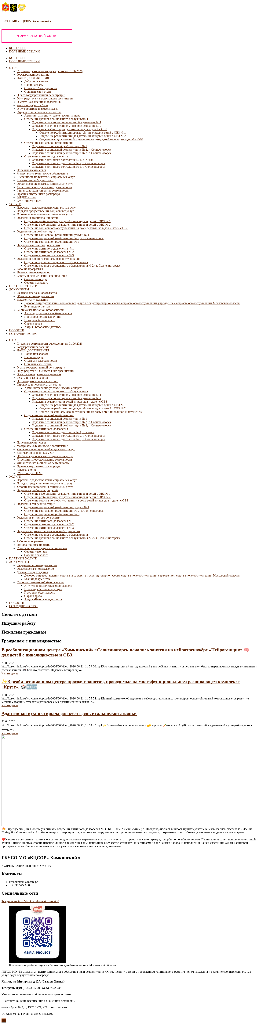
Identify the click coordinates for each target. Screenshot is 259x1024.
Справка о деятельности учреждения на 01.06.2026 (49, 71)
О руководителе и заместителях (37, 108)
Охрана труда (33, 323)
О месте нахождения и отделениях (39, 101)
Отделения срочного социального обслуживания (56, 118)
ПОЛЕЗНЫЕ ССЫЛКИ (24, 51)
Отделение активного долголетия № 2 (49, 251)
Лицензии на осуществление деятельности (44, 187)
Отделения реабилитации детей (37, 217)
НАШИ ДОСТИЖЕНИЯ (33, 78)
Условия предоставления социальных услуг (45, 214)
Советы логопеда (35, 279)
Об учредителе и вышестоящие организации (46, 98)
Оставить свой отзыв (38, 91)
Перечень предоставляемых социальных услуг (47, 207)
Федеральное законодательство (37, 292)
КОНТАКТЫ (17, 48)
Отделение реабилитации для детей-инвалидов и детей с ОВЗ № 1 (82, 132)
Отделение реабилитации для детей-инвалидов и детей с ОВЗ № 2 (82, 136)
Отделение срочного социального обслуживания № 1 (66, 122)
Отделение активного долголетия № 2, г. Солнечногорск (68, 163)
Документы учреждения (32, 299)
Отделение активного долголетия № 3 (49, 255)
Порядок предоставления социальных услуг (45, 211)
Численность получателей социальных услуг (46, 176)
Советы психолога (36, 282)
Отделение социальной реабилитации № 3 (51, 241)
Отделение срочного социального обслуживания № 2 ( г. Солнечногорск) (72, 265)
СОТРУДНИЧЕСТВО (23, 333)
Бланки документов (37, 306)
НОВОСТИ (16, 330)
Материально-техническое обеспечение (42, 173)
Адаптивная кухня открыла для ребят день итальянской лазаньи (69, 713)
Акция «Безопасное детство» (43, 327)
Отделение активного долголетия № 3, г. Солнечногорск (68, 166)
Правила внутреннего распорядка (38, 194)
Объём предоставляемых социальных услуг (45, 183)
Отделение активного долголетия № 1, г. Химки (63, 159)
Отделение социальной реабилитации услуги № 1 (56, 234)
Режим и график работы (32, 105)
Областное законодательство (35, 296)
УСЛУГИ (15, 204)
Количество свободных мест (35, 180)
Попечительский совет (31, 170)
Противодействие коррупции (43, 316)
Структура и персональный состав (39, 112)
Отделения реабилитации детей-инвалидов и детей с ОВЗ (69, 129)
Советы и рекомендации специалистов (42, 275)
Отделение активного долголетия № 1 (49, 248)
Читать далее (10, 673)
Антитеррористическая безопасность (48, 313)
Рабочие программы (30, 269)
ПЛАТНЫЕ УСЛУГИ (23, 286)
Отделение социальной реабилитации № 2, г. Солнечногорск (71, 149)
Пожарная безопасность (39, 320)
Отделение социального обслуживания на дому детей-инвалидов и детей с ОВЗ (91, 139)
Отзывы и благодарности (40, 88)
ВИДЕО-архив (26, 197)
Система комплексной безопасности (40, 309)
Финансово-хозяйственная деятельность (43, 190)
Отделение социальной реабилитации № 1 (59, 146)
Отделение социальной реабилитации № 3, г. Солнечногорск (71, 153)
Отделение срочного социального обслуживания (56, 262)
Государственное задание (33, 74)
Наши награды (33, 84)
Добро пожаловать (36, 81)
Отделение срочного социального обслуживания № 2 (66, 125)
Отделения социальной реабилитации (49, 142)
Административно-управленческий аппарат (53, 115)
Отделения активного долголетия (46, 156)
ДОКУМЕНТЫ (19, 289)
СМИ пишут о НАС (29, 200)
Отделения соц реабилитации (36, 231)
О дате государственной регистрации (41, 95)
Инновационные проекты (33, 272)
